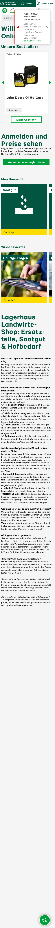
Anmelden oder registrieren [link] (26, 162)
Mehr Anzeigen (26, 119)
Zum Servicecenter (32, 40)
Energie (29, 3)
